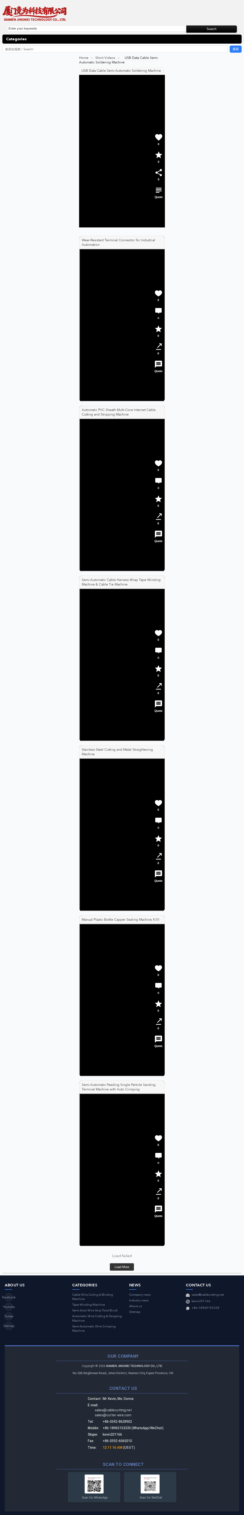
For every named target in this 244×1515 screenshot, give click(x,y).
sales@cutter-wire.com (113, 1415)
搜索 (236, 49)
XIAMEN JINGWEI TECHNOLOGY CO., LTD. (134, 1366)
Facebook (9, 1297)
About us (135, 1306)
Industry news (139, 1300)
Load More (122, 1267)
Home (83, 58)
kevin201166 (201, 1301)
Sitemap (9, 1326)
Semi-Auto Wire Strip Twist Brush (95, 1310)
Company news (140, 1295)
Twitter (9, 1316)
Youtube (9, 1307)
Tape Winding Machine (88, 1305)
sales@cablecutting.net (208, 1295)
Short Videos (105, 58)
